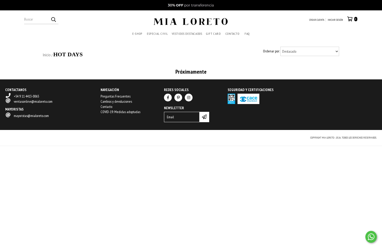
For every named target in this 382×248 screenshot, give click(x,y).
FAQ (247, 34)
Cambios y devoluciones (116, 101)
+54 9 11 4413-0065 (26, 96)
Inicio (47, 54)
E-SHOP (137, 34)
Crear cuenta (316, 20)
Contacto (232, 34)
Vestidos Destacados (187, 34)
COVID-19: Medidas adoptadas (120, 111)
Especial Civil (157, 34)
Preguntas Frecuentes (115, 96)
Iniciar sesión (335, 20)
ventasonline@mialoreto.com (33, 101)
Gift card (213, 34)
